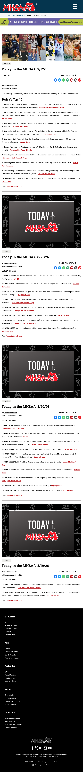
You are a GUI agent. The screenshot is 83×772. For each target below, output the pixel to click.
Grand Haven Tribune (39, 444)
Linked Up (21, 15)
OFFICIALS (10, 712)
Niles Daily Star (71, 449)
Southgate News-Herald (11, 481)
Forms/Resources (12, 658)
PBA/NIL (8, 632)
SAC (6, 622)
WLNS (16, 279)
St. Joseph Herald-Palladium (22, 311)
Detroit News (7, 118)
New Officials (10, 721)
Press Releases (10, 704)
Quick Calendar (10, 655)
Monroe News (67, 490)
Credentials (9, 695)
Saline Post (6, 182)
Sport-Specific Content (13, 724)
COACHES (10, 666)
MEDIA (8, 689)
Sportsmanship (10, 635)
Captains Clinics (11, 629)
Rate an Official (10, 681)
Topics (14, 15)
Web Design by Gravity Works (43, 765)
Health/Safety (10, 678)
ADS (7, 643)
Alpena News (25, 142)
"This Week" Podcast (12, 701)
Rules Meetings (10, 675)
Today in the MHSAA (14, 186)
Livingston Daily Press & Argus (15, 158)
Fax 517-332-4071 (42, 756)
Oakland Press (63, 315)
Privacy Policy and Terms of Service (48, 762)
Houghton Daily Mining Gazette (51, 107)
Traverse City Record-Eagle (21, 150)
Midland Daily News (20, 126)
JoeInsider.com (50, 134)
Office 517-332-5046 (30, 756)
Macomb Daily (7, 331)
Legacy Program (11, 727)
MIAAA (7, 649)
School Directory (11, 652)
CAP (6, 672)
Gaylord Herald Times (46, 174)
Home (8, 15)
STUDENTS (10, 617)
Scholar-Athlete (11, 625)
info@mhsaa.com (53, 756)
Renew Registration (12, 718)
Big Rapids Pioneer (58, 486)
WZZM (25, 436)
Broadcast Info (10, 698)
